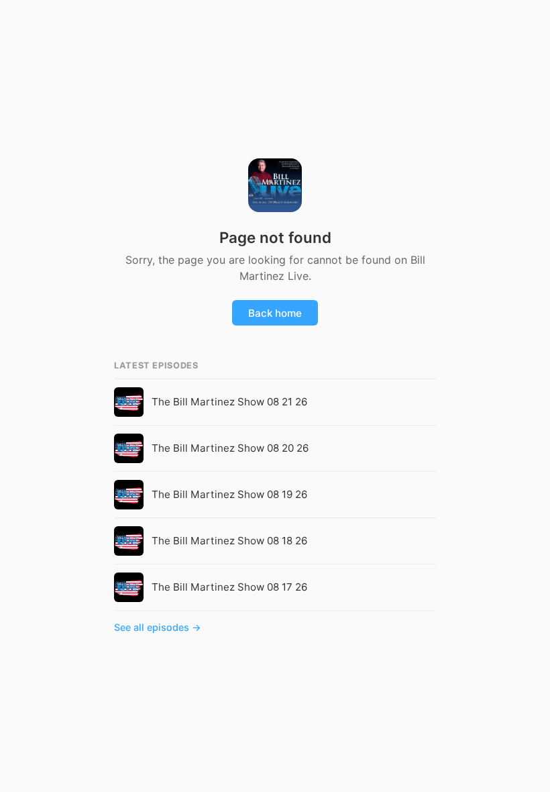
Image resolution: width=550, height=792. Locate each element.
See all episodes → (157, 627)
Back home (275, 313)
